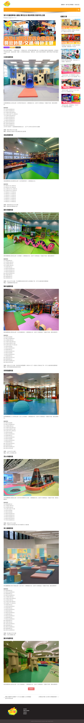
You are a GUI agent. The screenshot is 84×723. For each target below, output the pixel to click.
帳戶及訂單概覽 (69, 4)
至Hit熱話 (18, 47)
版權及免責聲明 (26, 710)
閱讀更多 (31, 688)
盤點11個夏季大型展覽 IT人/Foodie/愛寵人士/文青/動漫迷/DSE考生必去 (18, 697)
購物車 (63, 4)
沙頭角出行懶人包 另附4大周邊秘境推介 (48, 696)
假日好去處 (6, 47)
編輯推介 (12, 47)
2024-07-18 (13, 17)
